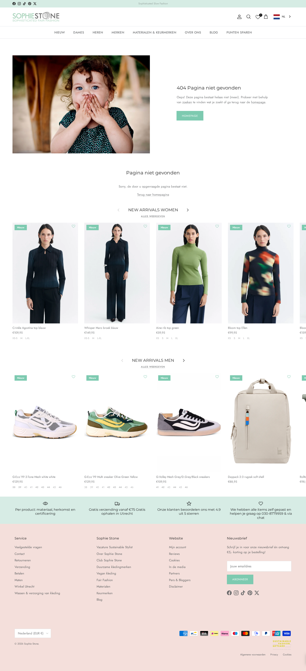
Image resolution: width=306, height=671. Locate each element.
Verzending (22, 567)
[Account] (238, 16)
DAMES (78, 32)
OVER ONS (193, 32)
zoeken (187, 102)
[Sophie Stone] (35, 17)
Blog (99, 599)
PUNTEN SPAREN (239, 32)
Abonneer (240, 579)
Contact (20, 554)
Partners (174, 573)
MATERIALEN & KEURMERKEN (154, 32)
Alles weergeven (153, 216)
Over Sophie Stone (109, 554)
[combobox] (282, 17)
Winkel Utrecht (24, 586)
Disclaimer (176, 586)
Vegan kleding (106, 573)
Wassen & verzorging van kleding (37, 593)
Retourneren (23, 560)
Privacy (274, 654)
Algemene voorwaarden (252, 654)
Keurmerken (105, 593)
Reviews (174, 554)
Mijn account (177, 547)
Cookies (174, 560)
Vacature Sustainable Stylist (115, 547)
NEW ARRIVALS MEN (153, 360)
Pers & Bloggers (179, 580)
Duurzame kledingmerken (114, 567)
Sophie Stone (31, 644)
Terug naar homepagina (153, 194)
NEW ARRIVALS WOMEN (153, 209)
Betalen (19, 573)
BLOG (214, 32)
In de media (177, 567)
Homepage (190, 116)
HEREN (98, 32)
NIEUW (59, 32)
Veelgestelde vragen (28, 547)
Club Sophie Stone (109, 560)
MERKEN (118, 32)
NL (283, 17)
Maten (19, 580)
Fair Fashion (105, 580)
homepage (258, 102)
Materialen (103, 586)
